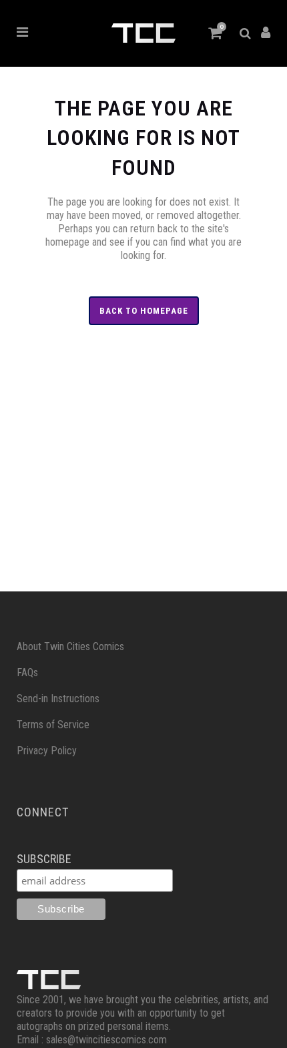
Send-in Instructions (58, 698)
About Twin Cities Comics (70, 646)
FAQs (27, 672)
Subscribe (44, 859)
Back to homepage (143, 311)
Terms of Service (53, 724)
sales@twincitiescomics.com (106, 1039)
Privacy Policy (47, 750)
